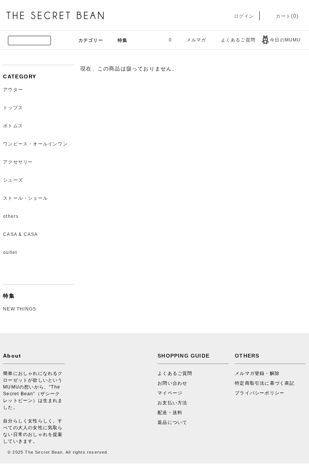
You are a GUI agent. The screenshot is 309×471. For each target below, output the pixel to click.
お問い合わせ (172, 383)
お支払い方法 (172, 402)
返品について (172, 422)
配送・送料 (170, 412)
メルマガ (197, 40)
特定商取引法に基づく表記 (264, 383)
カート (286, 16)
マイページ (170, 393)
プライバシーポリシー (260, 393)
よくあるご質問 (238, 40)
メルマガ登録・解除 (257, 373)
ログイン (243, 16)
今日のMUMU (285, 40)
